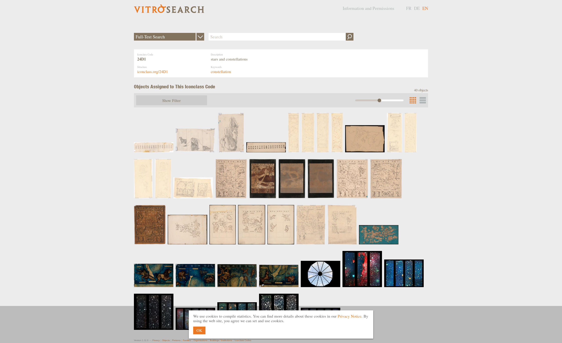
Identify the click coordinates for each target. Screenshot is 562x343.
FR (408, 8)
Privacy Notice (349, 316)
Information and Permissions (368, 8)
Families (187, 340)
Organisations (200, 340)
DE (417, 8)
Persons (176, 340)
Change (200, 37)
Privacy (156, 340)
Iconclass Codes (242, 340)
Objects (166, 340)
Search (349, 37)
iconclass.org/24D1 (152, 71)
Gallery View (423, 100)
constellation (221, 71)
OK (199, 330)
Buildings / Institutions (221, 340)
